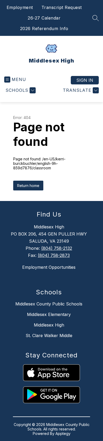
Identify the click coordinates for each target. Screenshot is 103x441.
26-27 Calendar (44, 18)
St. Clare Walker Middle (49, 335)
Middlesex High (49, 325)
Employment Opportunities (49, 267)
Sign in (84, 80)
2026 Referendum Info (44, 28)
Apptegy (63, 433)
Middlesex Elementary (49, 314)
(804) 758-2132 (56, 248)
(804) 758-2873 (54, 255)
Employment (20, 7)
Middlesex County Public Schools (48, 303)
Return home (28, 185)
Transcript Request (61, 7)
